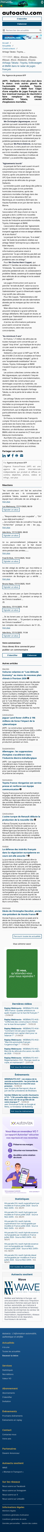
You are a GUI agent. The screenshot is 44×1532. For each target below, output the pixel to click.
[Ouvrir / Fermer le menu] (4, 30)
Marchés (5, 669)
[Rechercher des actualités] (40, 30)
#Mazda (32, 57)
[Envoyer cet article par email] (21, 455)
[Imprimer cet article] (16, 455)
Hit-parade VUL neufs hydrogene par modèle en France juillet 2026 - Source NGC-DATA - (21, 1214)
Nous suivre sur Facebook (13, 1486)
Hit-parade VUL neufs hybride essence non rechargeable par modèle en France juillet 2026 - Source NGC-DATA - (21, 1247)
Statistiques (7, 1370)
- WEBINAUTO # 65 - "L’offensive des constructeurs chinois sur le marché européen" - (21, 1021)
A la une (5, 1347)
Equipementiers (8, 748)
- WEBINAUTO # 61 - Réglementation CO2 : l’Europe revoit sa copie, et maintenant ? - (22, 1060)
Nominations (7, 780)
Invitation (6, 1401)
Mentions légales (9, 1511)
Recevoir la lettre (10, 1355)
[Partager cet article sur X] (8, 455)
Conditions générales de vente (14, 1519)
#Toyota (31, 59)
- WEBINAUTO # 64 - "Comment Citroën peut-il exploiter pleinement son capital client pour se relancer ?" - (21, 1032)
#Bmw (16, 57)
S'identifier (22, 18)
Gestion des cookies (29, 1523)
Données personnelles (11, 1523)
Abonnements (8, 1393)
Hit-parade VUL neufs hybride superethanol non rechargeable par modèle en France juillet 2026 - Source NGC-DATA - (21, 1224)
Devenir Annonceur (11, 1453)
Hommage (6, 908)
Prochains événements (12, 1416)
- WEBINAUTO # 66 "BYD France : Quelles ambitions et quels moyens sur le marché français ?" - (21, 1011)
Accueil (5, 43)
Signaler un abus (11, 509)
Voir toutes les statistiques (22, 1266)
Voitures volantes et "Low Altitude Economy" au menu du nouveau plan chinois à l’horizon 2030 (21, 675)
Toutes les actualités (11, 1351)
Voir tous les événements (22, 1067)
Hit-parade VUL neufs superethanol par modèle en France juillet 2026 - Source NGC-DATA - (21, 1205)
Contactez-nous (9, 1434)
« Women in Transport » (12, 1472)
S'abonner (22, 24)
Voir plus (6, 501)
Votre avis (6, 1438)
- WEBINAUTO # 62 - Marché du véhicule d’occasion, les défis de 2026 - (22, 1051)
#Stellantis (22, 59)
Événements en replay (12, 1420)
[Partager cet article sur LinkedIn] (4, 455)
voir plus (14, 477)
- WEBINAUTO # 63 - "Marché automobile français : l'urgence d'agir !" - (21, 1042)
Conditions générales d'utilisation (15, 1515)
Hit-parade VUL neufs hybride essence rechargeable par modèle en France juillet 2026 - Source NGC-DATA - (21, 1236)
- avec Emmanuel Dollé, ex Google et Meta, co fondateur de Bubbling (21, 1101)
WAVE (4, 1467)
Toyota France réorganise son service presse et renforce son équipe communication (21, 786)
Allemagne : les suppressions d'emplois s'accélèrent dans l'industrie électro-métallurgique (19, 754)
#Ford (13, 59)
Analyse (5, 846)
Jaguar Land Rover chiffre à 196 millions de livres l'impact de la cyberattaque (18, 721)
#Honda (24, 57)
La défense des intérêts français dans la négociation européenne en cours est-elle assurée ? (21, 852)
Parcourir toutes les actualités (27, 936)
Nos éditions (7, 1374)
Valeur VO (6, 1378)
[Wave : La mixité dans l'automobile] (22, 1288)
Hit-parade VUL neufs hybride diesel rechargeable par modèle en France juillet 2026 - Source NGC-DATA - (20, 1258)
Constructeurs (8, 48)
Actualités (6, 45)
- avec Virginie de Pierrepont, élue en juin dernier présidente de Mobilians (21, 1085)
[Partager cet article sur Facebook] (13, 455)
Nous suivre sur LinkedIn (13, 1499)
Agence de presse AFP (17, 462)
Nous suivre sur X (10, 1494)
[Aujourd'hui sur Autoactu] (22, 13)
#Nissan (6, 59)
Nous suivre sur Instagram (14, 1490)
